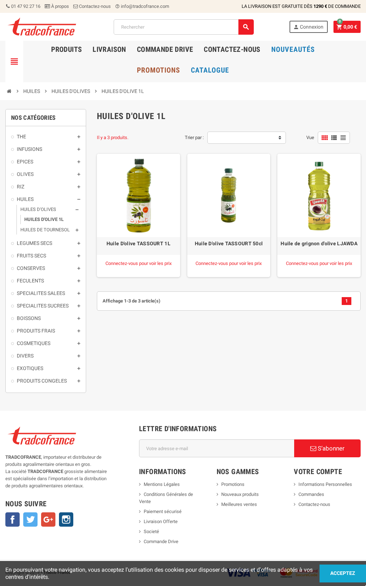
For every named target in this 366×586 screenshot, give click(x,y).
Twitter (30, 519)
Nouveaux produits (240, 494)
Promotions (232, 484)
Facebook (12, 519)
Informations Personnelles (325, 484)
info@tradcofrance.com (142, 6)
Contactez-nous (94, 6)
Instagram (66, 519)
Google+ (48, 519)
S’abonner (330, 448)
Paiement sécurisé (163, 511)
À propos (59, 6)
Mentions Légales (162, 484)
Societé (151, 531)
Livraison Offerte (161, 521)
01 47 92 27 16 (25, 6)
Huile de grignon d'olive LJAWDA (319, 243)
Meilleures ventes (239, 504)
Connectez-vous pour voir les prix (138, 263)
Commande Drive (161, 541)
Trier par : (194, 137)
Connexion (308, 27)
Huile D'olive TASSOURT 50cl (229, 243)
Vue (310, 137)
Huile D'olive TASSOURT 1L (138, 243)
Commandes (311, 494)
